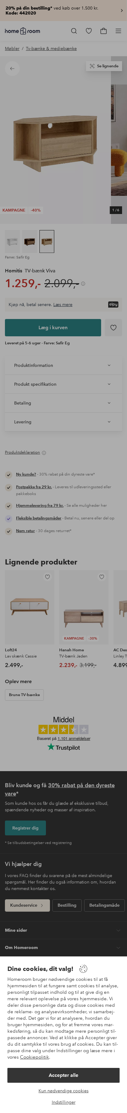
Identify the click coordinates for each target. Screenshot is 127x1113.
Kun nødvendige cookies (63, 1091)
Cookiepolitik (34, 1057)
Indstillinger (64, 1102)
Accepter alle (63, 1075)
